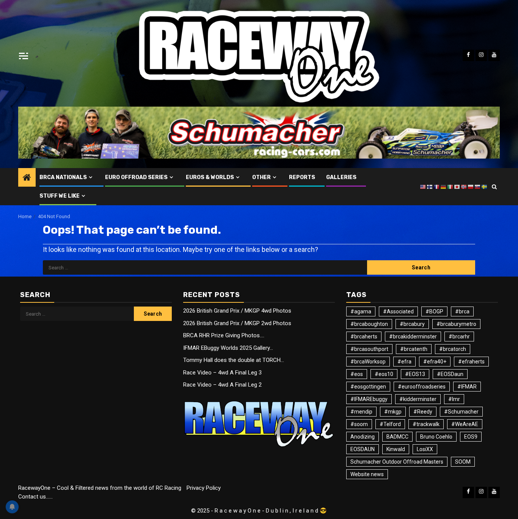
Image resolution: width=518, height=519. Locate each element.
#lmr (454, 399)
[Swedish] (484, 186)
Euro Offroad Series (136, 177)
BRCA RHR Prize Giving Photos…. (223, 335)
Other (261, 177)
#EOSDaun (450, 374)
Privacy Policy (204, 487)
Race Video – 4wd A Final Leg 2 (222, 384)
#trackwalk (426, 424)
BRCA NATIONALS (63, 177)
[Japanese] (457, 186)
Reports (302, 177)
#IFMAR (467, 387)
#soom (359, 424)
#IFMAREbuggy (369, 399)
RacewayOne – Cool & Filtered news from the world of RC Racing (99, 487)
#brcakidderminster (413, 336)
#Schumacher (461, 412)
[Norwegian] (464, 186)
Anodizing (362, 437)
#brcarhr (459, 336)
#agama (360, 311)
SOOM (463, 462)
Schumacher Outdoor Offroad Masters (396, 462)
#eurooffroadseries (422, 387)
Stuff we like (59, 196)
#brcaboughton (369, 324)
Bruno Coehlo (436, 437)
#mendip (361, 412)
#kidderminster (417, 399)
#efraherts (471, 362)
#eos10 (384, 374)
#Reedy (422, 412)
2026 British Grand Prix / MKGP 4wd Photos (237, 310)
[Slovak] (477, 186)
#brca (462, 311)
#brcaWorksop (368, 362)
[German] (443, 186)
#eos (356, 374)
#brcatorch (452, 349)
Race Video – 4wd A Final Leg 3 (222, 372)
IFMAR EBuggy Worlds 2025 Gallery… (228, 347)
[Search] (494, 186)
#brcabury (412, 324)
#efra (404, 362)
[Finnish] (430, 186)
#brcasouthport (369, 349)
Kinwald (395, 449)
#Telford (390, 424)
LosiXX (425, 449)
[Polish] (471, 186)
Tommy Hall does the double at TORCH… (233, 360)
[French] (436, 186)
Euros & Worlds (210, 177)
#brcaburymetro (456, 324)
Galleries (341, 177)
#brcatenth (413, 349)
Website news (367, 474)
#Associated (398, 311)
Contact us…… (35, 496)
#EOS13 (415, 374)
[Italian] (450, 186)
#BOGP (434, 311)
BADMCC (397, 437)
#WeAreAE (464, 424)
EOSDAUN (362, 449)
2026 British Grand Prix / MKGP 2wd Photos (237, 323)
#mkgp (393, 412)
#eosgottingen (368, 387)
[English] (423, 186)
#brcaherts (363, 336)
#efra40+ (434, 362)
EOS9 (470, 437)
